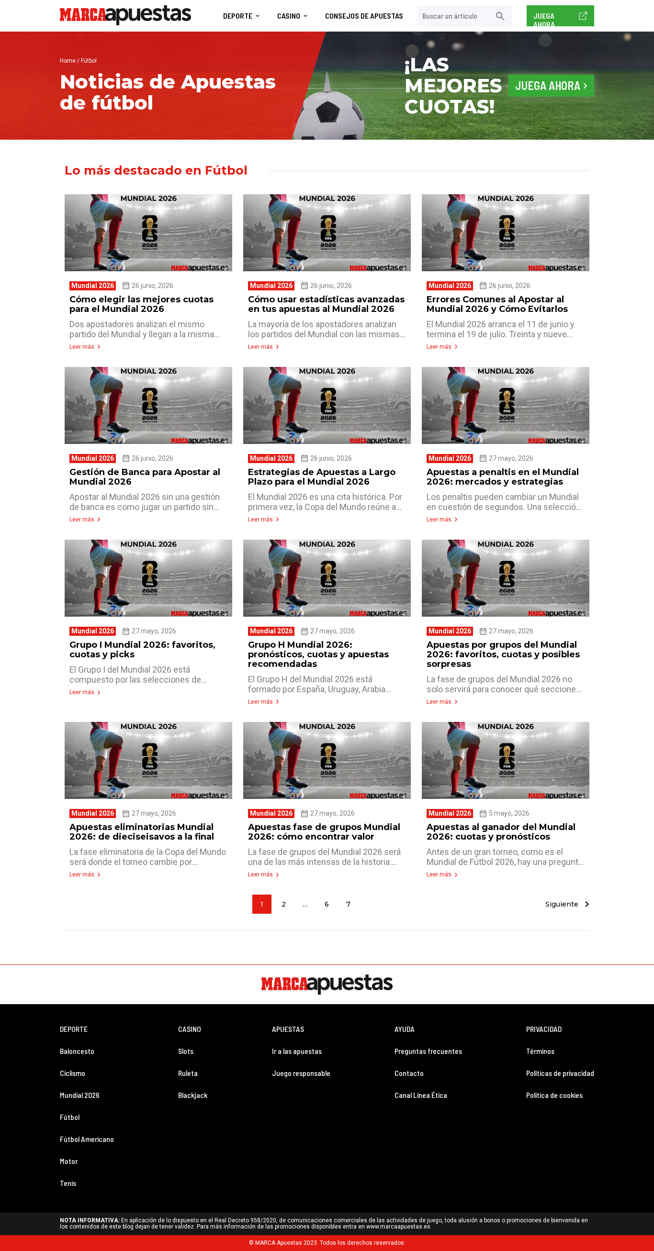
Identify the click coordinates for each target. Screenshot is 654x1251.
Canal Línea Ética (421, 1094)
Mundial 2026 (80, 1094)
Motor (69, 1160)
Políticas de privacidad (560, 1072)
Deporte (237, 15)
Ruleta (188, 1072)
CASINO (189, 1028)
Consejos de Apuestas (364, 15)
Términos (540, 1050)
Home (68, 60)
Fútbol (69, 1116)
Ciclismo (72, 1072)
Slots (185, 1050)
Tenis (68, 1182)
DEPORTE (74, 1028)
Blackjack (192, 1094)
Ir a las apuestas (297, 1050)
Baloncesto (77, 1050)
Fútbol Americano (87, 1138)
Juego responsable (301, 1072)
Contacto (409, 1072)
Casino (288, 15)
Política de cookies (554, 1094)
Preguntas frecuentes (428, 1050)
